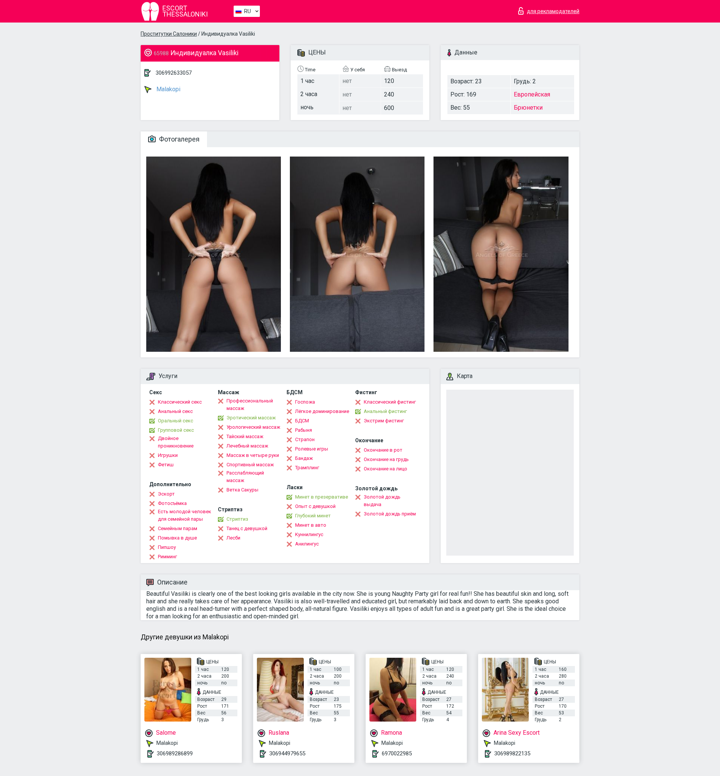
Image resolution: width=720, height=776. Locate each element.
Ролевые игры (311, 449)
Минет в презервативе (321, 497)
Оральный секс (175, 420)
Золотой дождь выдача (382, 500)
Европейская (532, 94)
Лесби (233, 538)
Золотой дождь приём (390, 514)
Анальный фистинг (385, 411)
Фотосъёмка (172, 503)
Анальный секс (175, 411)
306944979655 (287, 753)
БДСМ (302, 420)
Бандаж (304, 458)
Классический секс (180, 402)
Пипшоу (167, 547)
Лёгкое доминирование (322, 411)
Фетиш (166, 464)
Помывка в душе (177, 538)
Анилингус (307, 544)
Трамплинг (307, 467)
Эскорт (166, 494)
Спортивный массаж (250, 464)
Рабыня (303, 430)
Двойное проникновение (176, 442)
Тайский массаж (244, 436)
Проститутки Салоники (169, 34)
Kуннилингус (309, 534)
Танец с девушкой (246, 528)
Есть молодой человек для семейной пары (184, 515)
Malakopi (167, 89)
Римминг (167, 556)
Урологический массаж (253, 427)
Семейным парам (177, 528)
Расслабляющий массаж (245, 476)
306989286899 (175, 753)
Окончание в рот (383, 450)
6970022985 (397, 753)
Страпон (305, 439)
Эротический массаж (251, 417)
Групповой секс (176, 430)
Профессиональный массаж (249, 404)
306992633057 (174, 72)
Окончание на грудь (386, 459)
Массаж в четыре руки (252, 455)
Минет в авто (310, 525)
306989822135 (512, 753)
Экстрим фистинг (384, 420)
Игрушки (168, 455)
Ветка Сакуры (242, 490)
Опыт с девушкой (315, 506)
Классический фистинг (390, 402)
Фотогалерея (179, 139)
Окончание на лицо (385, 469)
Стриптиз (237, 519)
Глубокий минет (313, 515)
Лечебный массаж (247, 446)
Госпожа (305, 402)
